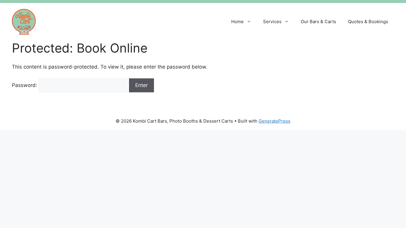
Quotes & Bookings (368, 21)
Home (237, 21)
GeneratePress (274, 121)
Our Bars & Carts (318, 21)
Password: (25, 85)
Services (272, 21)
